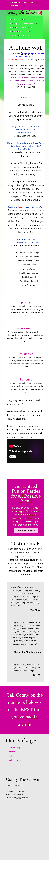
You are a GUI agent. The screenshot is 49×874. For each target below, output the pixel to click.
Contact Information (19, 35)
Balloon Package (15, 760)
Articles (13, 27)
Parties (11, 756)
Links (29, 31)
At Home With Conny (26, 50)
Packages (14, 23)
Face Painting (14, 747)
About (24, 19)
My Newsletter (30, 23)
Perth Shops (16, 31)
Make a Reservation (26, 530)
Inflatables (12, 751)
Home (13, 19)
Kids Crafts (27, 27)
